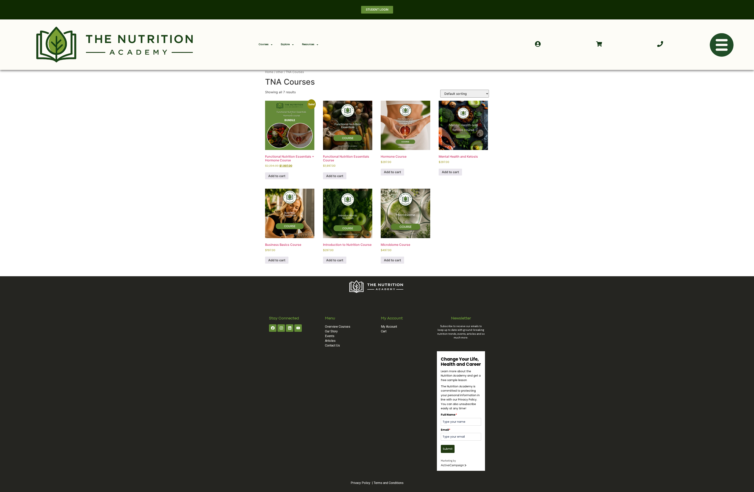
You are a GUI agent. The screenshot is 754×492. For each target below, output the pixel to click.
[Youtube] (298, 328)
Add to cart (276, 176)
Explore (285, 44)
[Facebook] (272, 328)
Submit (448, 449)
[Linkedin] (289, 328)
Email (445, 430)
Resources (308, 44)
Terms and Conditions (389, 483)
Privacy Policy (360, 483)
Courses (263, 44)
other (279, 72)
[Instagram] (281, 328)
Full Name (449, 415)
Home (269, 72)
